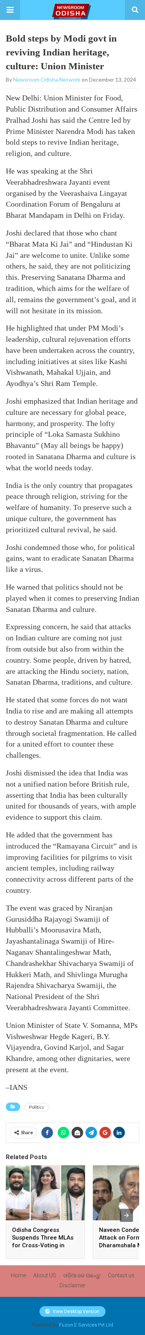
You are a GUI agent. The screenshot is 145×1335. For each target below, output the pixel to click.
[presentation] (126, 1215)
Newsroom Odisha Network (46, 79)
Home (18, 1275)
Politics (36, 1107)
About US (44, 1275)
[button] (10, 10)
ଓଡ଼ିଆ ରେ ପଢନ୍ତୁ (82, 1275)
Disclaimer (72, 1285)
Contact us (121, 1275)
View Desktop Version (75, 1311)
